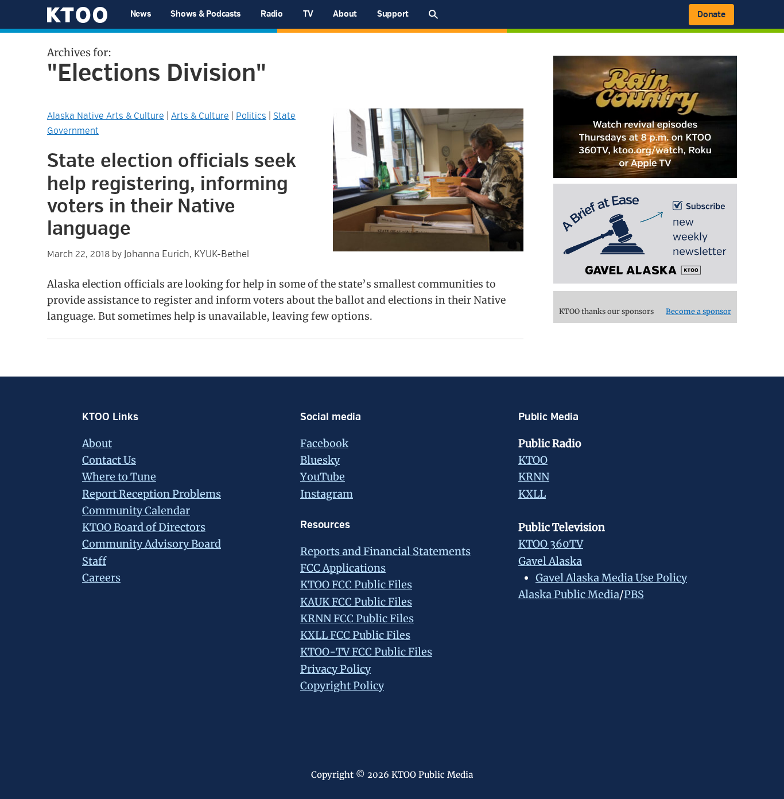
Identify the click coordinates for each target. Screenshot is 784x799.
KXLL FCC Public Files (355, 635)
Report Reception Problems (151, 494)
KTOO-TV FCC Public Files (366, 651)
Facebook (324, 443)
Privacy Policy (335, 669)
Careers (101, 577)
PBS (634, 594)
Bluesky (320, 460)
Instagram (326, 494)
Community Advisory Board (151, 543)
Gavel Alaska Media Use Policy (611, 577)
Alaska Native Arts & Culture (105, 116)
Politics (251, 116)
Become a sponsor (698, 311)
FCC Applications (343, 568)
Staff (94, 561)
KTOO (533, 460)
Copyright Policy (342, 685)
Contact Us (109, 460)
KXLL (532, 494)
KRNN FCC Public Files (357, 618)
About (97, 443)
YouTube (322, 476)
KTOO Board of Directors (143, 527)
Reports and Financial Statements (385, 551)
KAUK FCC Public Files (356, 601)
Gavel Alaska (550, 561)
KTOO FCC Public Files (356, 584)
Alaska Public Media (568, 594)
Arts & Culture (200, 116)
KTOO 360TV (550, 543)
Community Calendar (136, 510)
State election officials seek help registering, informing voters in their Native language (171, 195)
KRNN (533, 476)
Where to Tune (119, 476)
